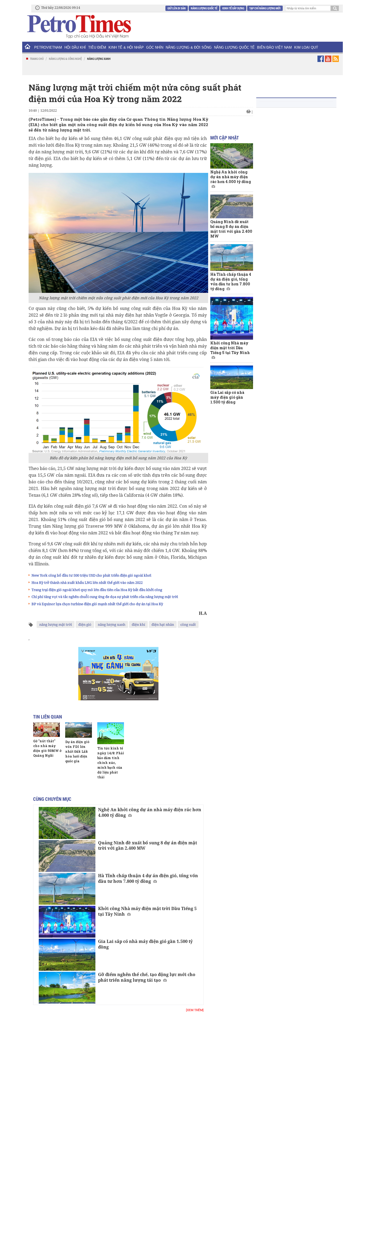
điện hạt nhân (163, 624)
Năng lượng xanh (99, 59)
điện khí (138, 624)
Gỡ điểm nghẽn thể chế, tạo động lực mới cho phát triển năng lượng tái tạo (146, 977)
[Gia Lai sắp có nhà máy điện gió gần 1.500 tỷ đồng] (67, 954)
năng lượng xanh (111, 624)
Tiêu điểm (97, 47)
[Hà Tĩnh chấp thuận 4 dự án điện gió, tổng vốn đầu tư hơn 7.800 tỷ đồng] (67, 889)
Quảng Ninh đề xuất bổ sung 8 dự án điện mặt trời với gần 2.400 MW (147, 845)
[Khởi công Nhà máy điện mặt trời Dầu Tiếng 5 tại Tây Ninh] (67, 922)
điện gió (84, 624)
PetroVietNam (48, 47)
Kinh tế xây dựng (233, 8)
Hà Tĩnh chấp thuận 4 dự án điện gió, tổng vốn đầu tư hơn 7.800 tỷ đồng (148, 878)
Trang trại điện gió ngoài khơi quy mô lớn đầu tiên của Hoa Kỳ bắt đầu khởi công (97, 589)
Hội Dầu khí (75, 47)
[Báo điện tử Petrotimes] (78, 26)
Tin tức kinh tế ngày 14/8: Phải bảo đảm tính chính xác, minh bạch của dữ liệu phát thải (110, 762)
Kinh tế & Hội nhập (126, 47)
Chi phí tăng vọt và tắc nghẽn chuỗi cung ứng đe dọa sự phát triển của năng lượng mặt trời (105, 596)
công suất (188, 624)
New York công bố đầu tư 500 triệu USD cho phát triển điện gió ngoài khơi (91, 575)
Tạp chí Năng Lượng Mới (265, 8)
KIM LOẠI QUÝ (306, 47)
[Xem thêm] (195, 1010)
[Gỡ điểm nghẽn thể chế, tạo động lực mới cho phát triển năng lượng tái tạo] (67, 988)
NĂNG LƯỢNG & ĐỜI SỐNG (189, 47)
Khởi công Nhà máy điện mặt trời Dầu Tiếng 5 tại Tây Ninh (147, 911)
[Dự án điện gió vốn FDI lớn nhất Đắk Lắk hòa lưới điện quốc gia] (78, 730)
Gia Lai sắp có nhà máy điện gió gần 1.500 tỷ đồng (145, 944)
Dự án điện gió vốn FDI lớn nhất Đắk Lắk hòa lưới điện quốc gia (77, 751)
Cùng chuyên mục (52, 799)
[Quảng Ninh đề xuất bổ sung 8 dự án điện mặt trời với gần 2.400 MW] (67, 856)
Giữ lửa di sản (177, 8)
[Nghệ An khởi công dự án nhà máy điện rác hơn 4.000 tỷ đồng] (67, 823)
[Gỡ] (46, 729)
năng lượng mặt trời (55, 624)
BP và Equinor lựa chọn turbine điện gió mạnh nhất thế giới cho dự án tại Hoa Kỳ (97, 603)
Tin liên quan (47, 716)
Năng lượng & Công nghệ (65, 59)
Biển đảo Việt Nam (274, 47)
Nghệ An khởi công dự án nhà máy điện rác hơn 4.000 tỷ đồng (149, 812)
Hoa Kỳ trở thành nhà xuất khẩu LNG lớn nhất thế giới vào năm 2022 (87, 582)
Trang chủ (37, 59)
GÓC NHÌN (154, 47)
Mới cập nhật (224, 137)
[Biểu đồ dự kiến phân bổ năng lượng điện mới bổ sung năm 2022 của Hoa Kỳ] (118, 409)
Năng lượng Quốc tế (204, 8)
